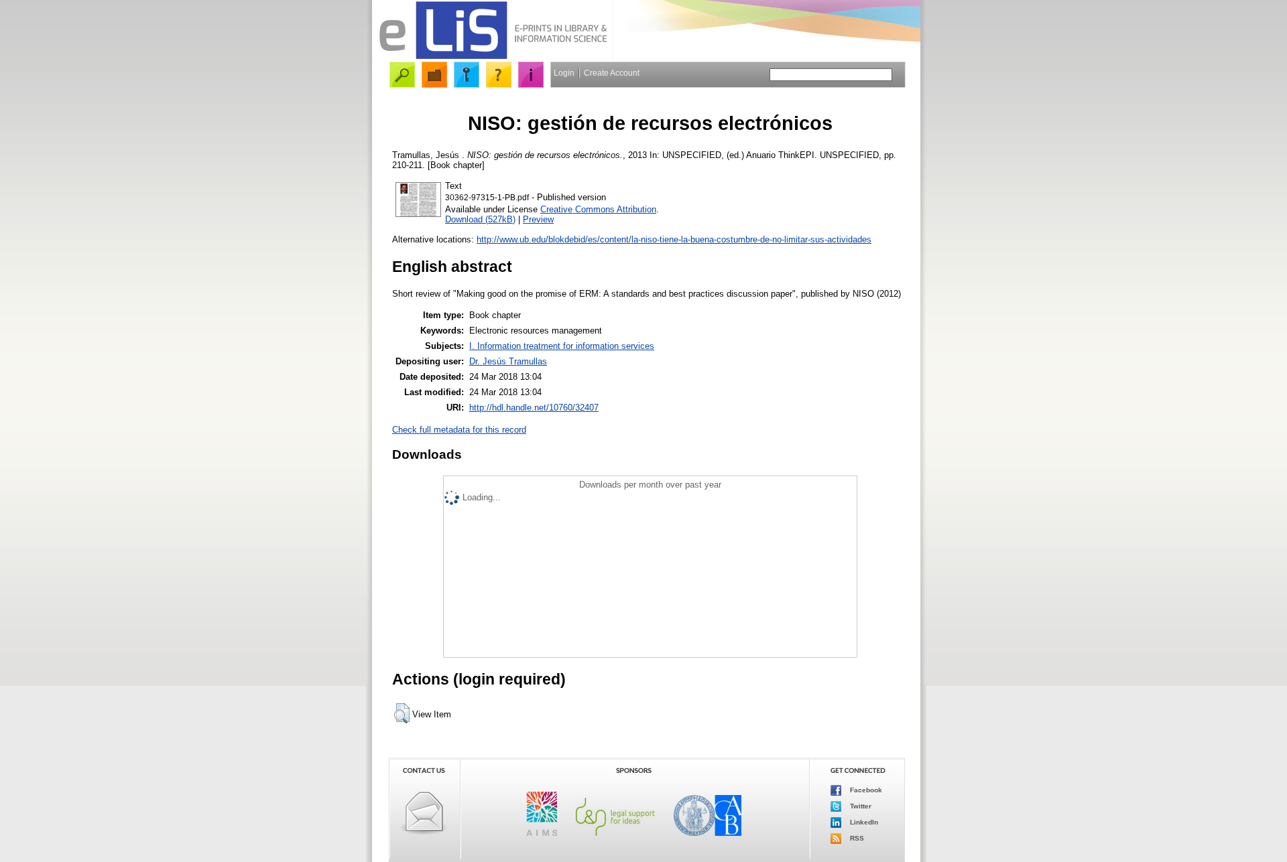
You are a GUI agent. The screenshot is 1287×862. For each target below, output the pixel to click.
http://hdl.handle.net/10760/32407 (534, 408)
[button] (402, 713)
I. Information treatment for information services (561, 346)
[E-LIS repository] (492, 57)
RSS (856, 838)
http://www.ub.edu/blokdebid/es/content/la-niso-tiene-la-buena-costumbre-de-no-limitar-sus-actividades (674, 239)
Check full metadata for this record (459, 430)
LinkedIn (863, 822)
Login (564, 73)
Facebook (865, 790)
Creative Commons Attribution (598, 209)
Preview (538, 219)
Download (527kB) (480, 219)
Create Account (611, 73)
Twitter (859, 806)
